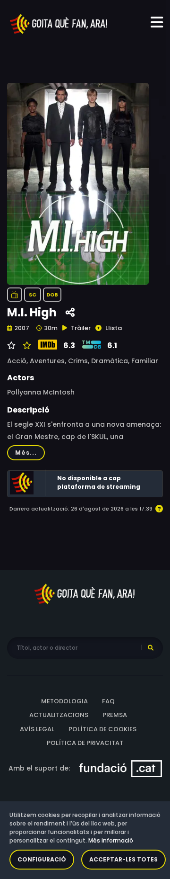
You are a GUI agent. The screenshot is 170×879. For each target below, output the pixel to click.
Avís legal (37, 729)
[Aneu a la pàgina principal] (59, 23)
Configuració (41, 859)
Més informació (110, 840)
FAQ (108, 701)
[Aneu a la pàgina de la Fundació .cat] (120, 768)
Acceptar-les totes (123, 859)
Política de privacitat (85, 742)
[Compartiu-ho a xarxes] (70, 312)
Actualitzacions (58, 714)
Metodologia (64, 701)
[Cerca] (150, 648)
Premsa (114, 714)
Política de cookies (102, 729)
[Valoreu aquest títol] (26, 345)
